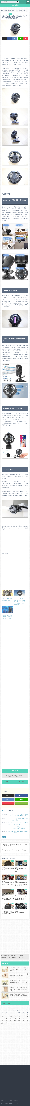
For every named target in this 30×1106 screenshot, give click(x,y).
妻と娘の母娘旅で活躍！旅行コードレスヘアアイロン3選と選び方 (18, 832)
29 (2, 1022)
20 (23, 1018)
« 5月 (2, 1024)
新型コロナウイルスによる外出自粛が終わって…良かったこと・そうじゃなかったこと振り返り (15, 845)
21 (27, 1018)
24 (11, 1020)
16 (6, 1018)
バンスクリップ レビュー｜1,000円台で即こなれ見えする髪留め (18, 819)
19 (19, 1018)
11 (15, 1016)
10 (11, 1016)
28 (27, 1020)
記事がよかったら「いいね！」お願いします (15, 781)
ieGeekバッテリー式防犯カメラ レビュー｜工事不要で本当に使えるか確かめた (18, 827)
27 (23, 1020)
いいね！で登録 (6, 1003)
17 (11, 1018)
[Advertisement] (14, 49)
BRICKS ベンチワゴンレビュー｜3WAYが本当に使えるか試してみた (18, 823)
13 (23, 1016)
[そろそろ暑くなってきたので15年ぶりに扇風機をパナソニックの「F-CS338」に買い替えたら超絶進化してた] (19, 593)
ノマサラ (8, 1103)
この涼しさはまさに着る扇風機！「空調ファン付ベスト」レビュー (7, 617)
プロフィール (4, 1100)
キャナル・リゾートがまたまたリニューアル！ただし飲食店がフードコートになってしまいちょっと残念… (14, 850)
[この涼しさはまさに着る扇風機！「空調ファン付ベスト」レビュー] (7, 609)
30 (6, 1022)
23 (6, 1020)
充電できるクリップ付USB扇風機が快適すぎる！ (7, 600)
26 (19, 1020)
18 (15, 1018)
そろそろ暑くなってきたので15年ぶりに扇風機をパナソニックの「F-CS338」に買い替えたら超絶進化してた (19, 601)
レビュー (4, 810)
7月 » (5, 1024)
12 (19, 1016)
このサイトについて (13, 1100)
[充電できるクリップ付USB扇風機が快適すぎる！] (7, 593)
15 (2, 1018)
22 (2, 1020)
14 (27, 1016)
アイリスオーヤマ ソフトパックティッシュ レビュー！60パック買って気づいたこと (18, 814)
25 (15, 1020)
